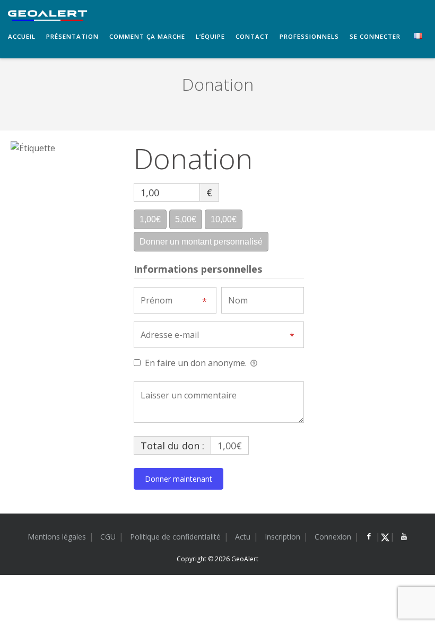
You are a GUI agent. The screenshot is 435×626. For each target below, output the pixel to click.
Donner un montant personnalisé (201, 241)
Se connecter (375, 36)
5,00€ (185, 219)
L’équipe (210, 36)
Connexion (333, 537)
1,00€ (150, 219)
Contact (252, 36)
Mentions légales (57, 537)
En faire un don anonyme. (196, 363)
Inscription (282, 537)
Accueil (22, 36)
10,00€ (224, 219)
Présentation (72, 36)
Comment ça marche (147, 36)
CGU (108, 537)
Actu (242, 537)
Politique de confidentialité (175, 537)
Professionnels (309, 36)
